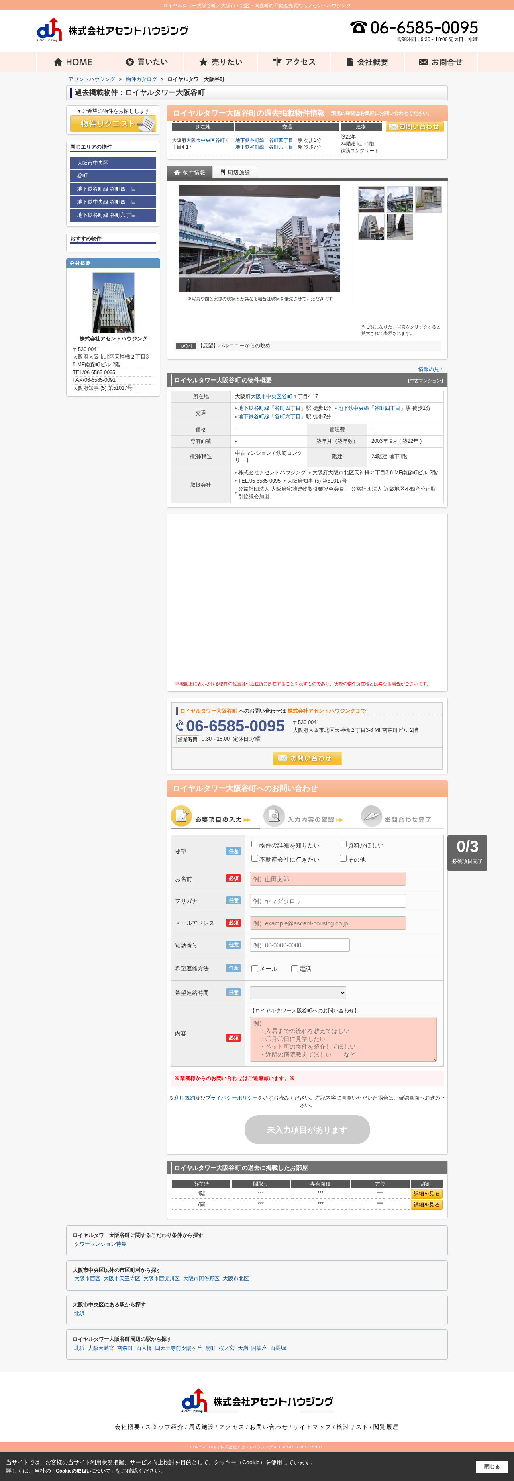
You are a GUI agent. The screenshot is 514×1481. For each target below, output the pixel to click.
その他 (357, 859)
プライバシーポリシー (232, 1098)
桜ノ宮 (227, 1348)
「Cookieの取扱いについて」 (83, 1471)
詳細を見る (427, 1193)
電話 (305, 968)
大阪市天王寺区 (122, 1278)
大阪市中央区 (200, 140)
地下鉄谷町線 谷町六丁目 (106, 215)
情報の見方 (431, 369)
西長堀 (278, 1348)
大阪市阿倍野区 (201, 1278)
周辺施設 (201, 1427)
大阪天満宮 (101, 1348)
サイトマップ (312, 1427)
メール (268, 968)
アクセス (232, 1427)
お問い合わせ (269, 1427)
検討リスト (353, 1427)
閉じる (492, 1466)
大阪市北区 (236, 1278)
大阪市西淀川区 (161, 1278)
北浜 (79, 1313)
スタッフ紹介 (164, 1427)
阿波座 (259, 1348)
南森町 (125, 1348)
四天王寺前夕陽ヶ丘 (178, 1348)
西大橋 (144, 1348)
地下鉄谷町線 (249, 140)
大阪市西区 (87, 1278)
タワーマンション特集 (100, 1244)
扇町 (210, 1348)
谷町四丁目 (281, 140)
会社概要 (128, 1427)
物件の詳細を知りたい (289, 845)
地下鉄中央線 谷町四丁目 (106, 202)
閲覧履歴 (386, 1427)
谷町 (220, 140)
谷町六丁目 (281, 147)
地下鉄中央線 (353, 408)
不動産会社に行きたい (289, 859)
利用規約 (184, 1098)
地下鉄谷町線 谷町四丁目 (106, 189)
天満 (243, 1348)
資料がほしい (366, 845)
